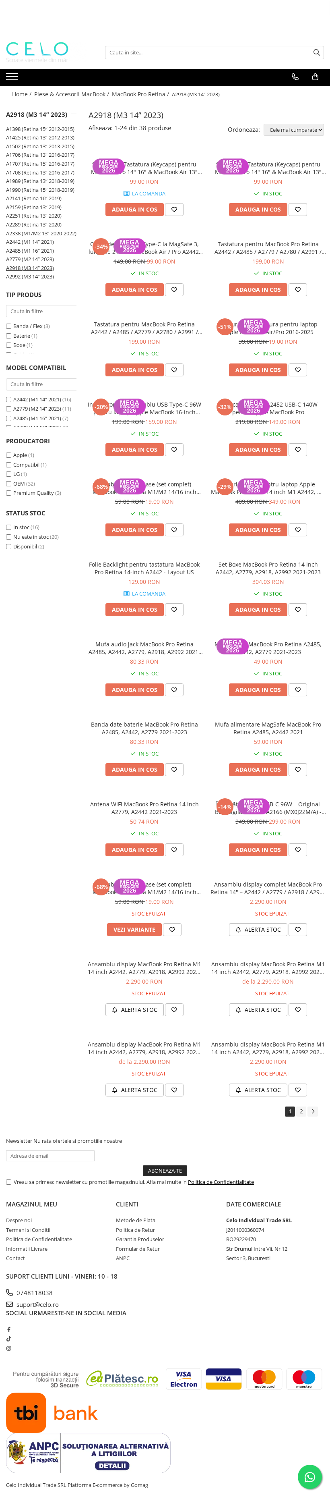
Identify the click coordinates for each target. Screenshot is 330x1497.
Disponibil (25, 546)
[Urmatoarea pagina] (312, 1112)
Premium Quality (33, 492)
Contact (15, 1258)
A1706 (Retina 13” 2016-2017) (40, 154)
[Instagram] (8, 1348)
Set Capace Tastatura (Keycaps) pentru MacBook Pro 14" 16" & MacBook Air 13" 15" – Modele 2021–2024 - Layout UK (144, 168)
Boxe (19, 345)
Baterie (21, 335)
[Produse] (13, 79)
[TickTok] (8, 1338)
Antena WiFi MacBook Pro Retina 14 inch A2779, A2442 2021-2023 (144, 808)
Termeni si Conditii (28, 1229)
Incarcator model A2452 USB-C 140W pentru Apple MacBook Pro (268, 408)
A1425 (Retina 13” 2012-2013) (40, 137)
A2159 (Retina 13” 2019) (34, 207)
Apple (20, 455)
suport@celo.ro (37, 1304)
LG (16, 474)
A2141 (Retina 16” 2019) (34, 198)
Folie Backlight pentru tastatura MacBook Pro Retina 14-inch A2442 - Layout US (144, 568)
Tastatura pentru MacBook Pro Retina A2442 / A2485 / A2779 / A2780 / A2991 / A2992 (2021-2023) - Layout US (144, 328)
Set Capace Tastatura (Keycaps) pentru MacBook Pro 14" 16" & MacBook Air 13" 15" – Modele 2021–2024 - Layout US (268, 168)
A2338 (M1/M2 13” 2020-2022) (41, 233)
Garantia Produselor (140, 1239)
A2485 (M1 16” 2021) (30, 250)
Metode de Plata (135, 1220)
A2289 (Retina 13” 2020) (34, 224)
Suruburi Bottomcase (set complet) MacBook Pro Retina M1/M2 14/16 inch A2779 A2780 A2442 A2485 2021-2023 (144, 488)
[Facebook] (8, 1329)
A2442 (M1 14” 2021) (30, 241)
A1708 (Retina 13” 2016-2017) (40, 172)
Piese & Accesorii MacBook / (72, 94)
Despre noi (19, 1220)
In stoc (21, 527)
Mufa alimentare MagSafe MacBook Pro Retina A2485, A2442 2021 (268, 728)
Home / (22, 94)
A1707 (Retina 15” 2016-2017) (40, 163)
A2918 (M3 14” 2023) (30, 268)
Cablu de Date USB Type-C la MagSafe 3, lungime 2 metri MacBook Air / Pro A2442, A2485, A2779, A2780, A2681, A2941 (144, 247)
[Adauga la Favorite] (174, 209)
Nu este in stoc (31, 536)
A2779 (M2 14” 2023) (30, 259)
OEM (19, 483)
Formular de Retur (138, 1248)
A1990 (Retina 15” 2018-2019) (40, 189)
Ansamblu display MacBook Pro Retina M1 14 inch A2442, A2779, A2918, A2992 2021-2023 (144, 968)
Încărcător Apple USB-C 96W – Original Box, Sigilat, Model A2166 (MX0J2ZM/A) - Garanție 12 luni (268, 808)
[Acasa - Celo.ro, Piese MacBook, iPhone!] (46, 52)
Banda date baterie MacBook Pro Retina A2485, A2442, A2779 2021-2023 (144, 728)
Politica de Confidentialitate (221, 1182)
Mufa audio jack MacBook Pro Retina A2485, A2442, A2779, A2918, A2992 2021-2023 (144, 648)
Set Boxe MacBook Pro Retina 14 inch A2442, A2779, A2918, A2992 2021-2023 (268, 568)
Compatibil (26, 464)
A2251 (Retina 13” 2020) (34, 215)
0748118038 (34, 1293)
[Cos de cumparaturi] (315, 77)
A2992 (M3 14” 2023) (30, 276)
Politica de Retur (135, 1229)
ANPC (123, 1258)
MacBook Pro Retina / (141, 94)
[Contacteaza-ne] (295, 77)
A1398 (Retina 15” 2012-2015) (40, 129)
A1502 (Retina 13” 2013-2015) (40, 146)
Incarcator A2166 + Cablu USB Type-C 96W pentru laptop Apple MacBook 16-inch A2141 (144, 408)
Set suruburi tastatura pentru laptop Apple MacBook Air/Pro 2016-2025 (268, 328)
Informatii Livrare (26, 1248)
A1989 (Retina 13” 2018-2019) (40, 181)
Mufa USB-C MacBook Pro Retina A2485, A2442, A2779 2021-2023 (268, 648)
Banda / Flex (28, 326)
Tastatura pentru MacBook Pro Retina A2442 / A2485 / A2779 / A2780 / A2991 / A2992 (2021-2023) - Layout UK (268, 247)
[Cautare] (316, 52)
